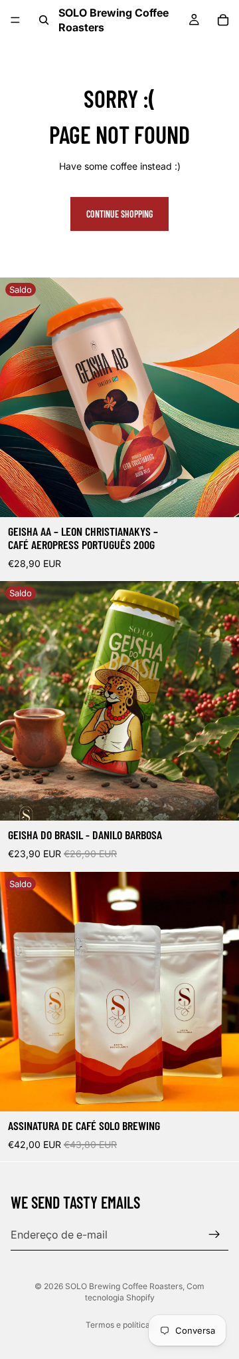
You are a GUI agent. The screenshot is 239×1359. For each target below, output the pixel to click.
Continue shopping (119, 214)
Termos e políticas (120, 1325)
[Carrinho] (223, 20)
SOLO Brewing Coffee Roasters (124, 1286)
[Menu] (15, 20)
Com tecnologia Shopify (145, 1291)
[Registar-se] (214, 1235)
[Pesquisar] (43, 20)
